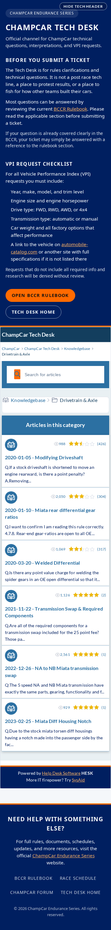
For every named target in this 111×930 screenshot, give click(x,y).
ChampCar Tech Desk (28, 334)
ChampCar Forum (31, 892)
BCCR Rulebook (70, 109)
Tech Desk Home (33, 312)
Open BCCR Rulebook (40, 295)
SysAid (78, 779)
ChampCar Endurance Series (63, 855)
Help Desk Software (61, 773)
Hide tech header (83, 6)
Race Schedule (78, 878)
